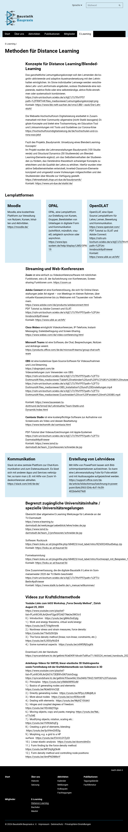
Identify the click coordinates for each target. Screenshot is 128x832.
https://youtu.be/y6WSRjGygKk (76, 644)
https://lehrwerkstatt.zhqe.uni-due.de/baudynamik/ (53, 179)
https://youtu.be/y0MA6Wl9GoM (60, 681)
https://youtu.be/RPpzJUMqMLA (77, 693)
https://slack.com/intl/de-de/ (23, 483)
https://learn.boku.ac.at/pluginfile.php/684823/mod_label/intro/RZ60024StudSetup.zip (73, 544)
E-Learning (10, 44)
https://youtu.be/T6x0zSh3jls (41, 633)
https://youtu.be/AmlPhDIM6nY (42, 756)
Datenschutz (57, 824)
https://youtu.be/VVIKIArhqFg (41, 723)
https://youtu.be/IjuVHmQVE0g (42, 730)
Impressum (43, 824)
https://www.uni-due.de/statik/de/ (54, 183)
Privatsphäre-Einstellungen (78, 824)
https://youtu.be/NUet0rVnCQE (42, 689)
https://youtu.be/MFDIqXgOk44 (42, 749)
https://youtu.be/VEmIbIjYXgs (41, 708)
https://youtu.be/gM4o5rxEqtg (61, 618)
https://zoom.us (62, 282)
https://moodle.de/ (18, 227)
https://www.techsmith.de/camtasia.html (48, 424)
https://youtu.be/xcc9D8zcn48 (68, 696)
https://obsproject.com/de (39, 368)
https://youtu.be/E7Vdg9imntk (42, 625)
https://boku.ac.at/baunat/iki (51, 547)
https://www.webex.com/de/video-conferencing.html (54, 334)
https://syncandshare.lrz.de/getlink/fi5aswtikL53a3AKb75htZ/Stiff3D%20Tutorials (71, 678)
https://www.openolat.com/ (104, 227)
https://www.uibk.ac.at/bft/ (104, 256)
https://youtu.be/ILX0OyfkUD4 (42, 640)
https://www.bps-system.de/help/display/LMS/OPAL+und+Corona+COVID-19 (80, 245)
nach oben (116, 770)
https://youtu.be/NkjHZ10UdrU (73, 700)
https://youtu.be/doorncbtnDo (74, 741)
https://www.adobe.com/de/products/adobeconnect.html (57, 304)
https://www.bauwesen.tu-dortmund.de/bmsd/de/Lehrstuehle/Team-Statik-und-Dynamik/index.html (54, 406)
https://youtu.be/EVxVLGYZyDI (53, 738)
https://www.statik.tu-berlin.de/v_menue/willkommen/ (65, 585)
